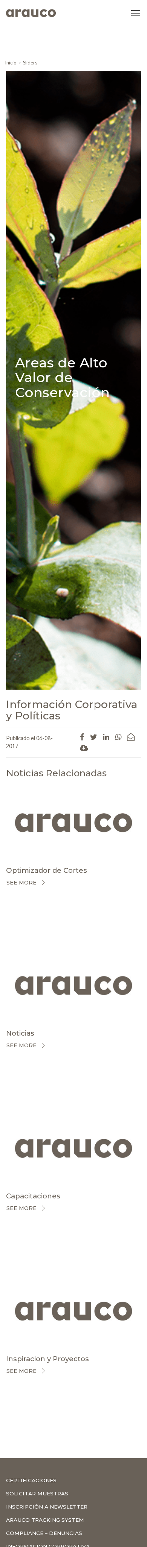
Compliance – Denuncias (44, 1533)
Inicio (10, 63)
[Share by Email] (131, 736)
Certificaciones (31, 1480)
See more (21, 882)
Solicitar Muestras (37, 1493)
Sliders (30, 63)
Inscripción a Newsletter (46, 1507)
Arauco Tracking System (45, 1520)
